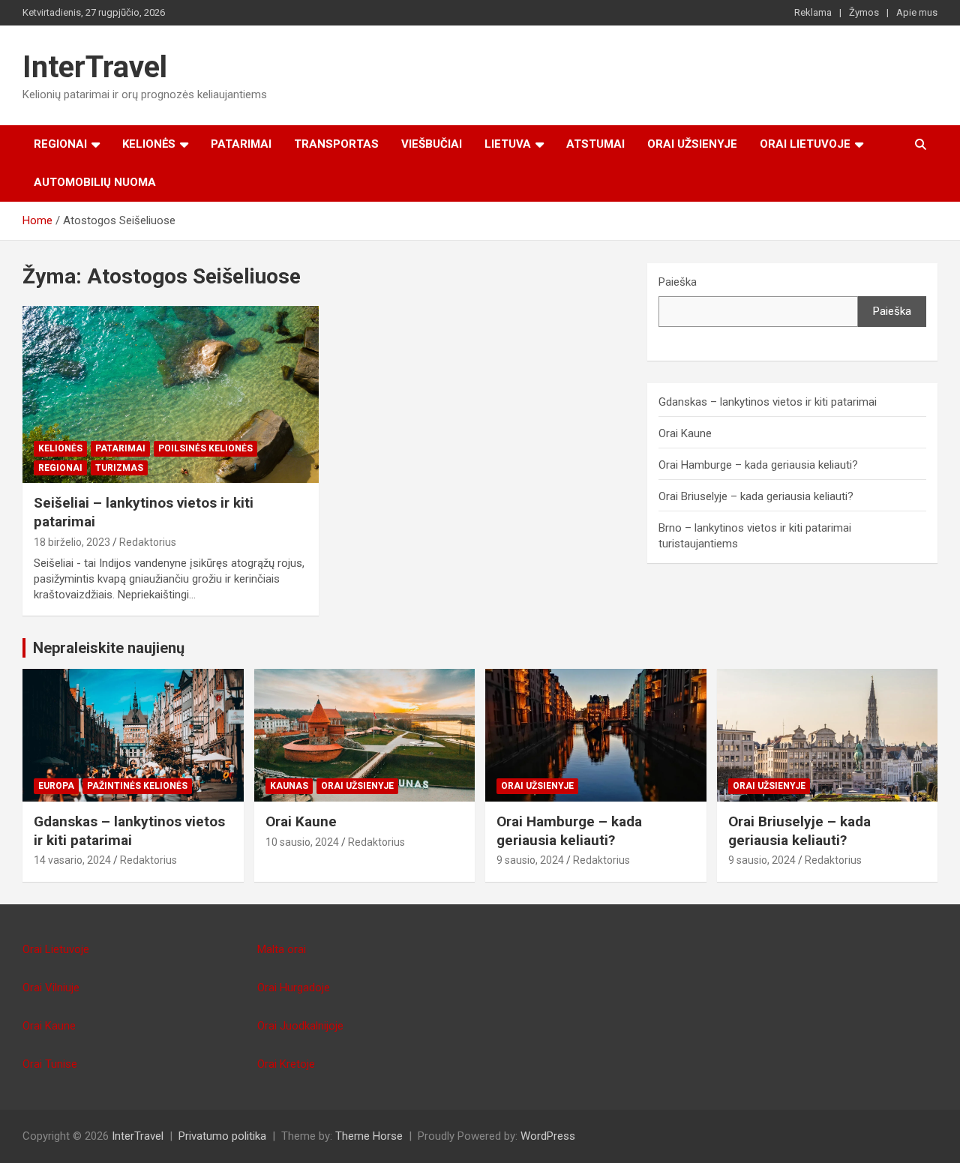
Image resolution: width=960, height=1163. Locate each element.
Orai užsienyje (692, 144)
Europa (56, 786)
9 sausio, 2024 (530, 860)
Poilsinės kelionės (205, 448)
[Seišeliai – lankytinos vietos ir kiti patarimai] (171, 394)
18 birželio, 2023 (72, 542)
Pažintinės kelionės (137, 786)
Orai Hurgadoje (293, 987)
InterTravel (94, 67)
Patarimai (241, 144)
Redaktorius (147, 542)
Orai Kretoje (286, 1064)
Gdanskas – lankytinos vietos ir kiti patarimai (767, 402)
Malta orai (281, 949)
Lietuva (507, 144)
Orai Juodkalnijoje (300, 1026)
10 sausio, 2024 (302, 842)
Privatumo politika (222, 1136)
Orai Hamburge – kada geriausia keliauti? (758, 465)
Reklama (813, 12)
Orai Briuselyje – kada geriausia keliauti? (756, 496)
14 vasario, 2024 (72, 860)
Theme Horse (369, 1136)
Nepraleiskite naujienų (108, 648)
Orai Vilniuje (51, 987)
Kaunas (289, 786)
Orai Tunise (49, 1064)
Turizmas (119, 468)
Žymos (864, 12)
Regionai (60, 144)
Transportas (336, 144)
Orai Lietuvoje (805, 144)
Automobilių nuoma (95, 182)
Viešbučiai (431, 144)
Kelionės (149, 144)
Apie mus (917, 12)
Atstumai (595, 144)
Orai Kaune (685, 433)
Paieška (677, 282)
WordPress (547, 1136)
